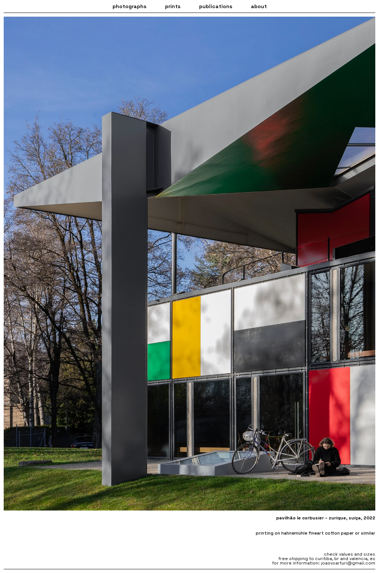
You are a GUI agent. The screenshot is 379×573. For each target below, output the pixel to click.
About (259, 6)
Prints (173, 6)
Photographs (130, 6)
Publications (215, 6)
